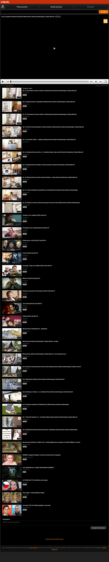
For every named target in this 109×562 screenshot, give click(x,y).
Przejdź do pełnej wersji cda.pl (55, 539)
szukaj (104, 12)
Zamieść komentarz (98, 528)
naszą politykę (33, 547)
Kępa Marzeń (9, 85)
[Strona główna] (5, 2)
